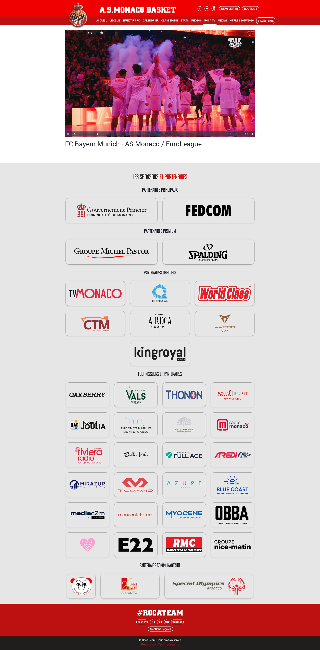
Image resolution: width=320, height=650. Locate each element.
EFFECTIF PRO (131, 20)
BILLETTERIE (266, 20)
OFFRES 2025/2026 (242, 20)
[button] (75, 133)
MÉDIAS (223, 20)
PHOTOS (196, 20)
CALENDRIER (151, 20)
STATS (185, 20)
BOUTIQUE (250, 8)
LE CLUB (115, 20)
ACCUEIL (101, 20)
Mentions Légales (160, 629)
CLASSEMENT (169, 20)
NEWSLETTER (229, 8)
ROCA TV (209, 20)
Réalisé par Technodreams (160, 644)
